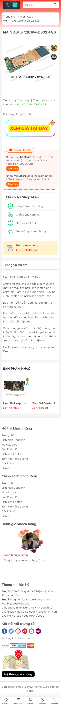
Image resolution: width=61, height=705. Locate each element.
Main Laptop (9, 444)
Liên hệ (6, 468)
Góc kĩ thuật (9, 463)
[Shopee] (31, 631)
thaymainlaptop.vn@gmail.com (30, 599)
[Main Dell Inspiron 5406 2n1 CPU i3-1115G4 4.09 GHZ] (16, 388)
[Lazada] (38, 631)
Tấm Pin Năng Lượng (15, 458)
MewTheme (34, 686)
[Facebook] (4, 631)
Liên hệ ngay (11, 407)
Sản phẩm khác (16, 368)
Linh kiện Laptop (12, 454)
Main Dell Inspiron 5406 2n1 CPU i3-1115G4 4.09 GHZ (16, 403)
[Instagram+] (18, 631)
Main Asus (26, 16)
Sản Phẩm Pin (10, 449)
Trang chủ (9, 16)
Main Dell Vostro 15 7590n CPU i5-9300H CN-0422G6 (45, 403)
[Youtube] (24, 631)
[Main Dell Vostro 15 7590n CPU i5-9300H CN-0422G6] (45, 388)
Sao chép (12, 168)
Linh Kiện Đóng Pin (13, 439)
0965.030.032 (21, 603)
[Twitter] (11, 631)
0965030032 (27, 250)
